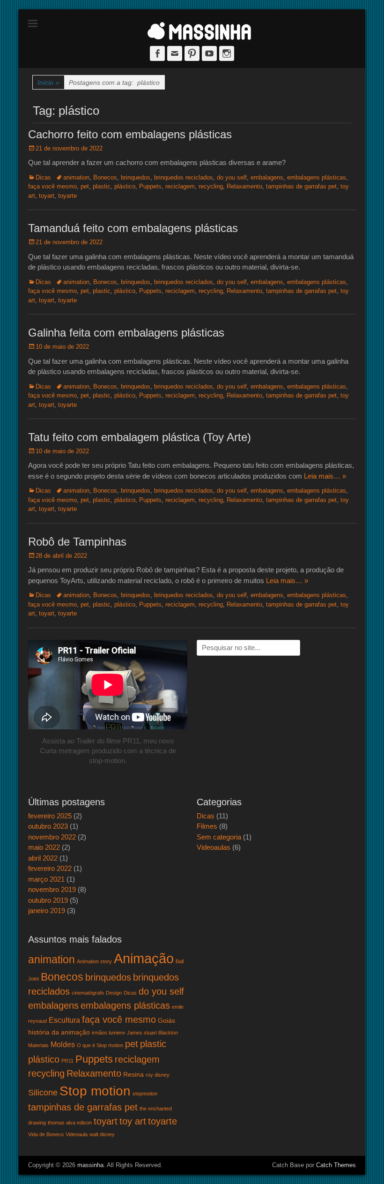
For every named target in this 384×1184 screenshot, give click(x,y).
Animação (144, 958)
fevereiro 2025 (50, 816)
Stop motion (95, 1090)
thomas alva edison (70, 1122)
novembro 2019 (52, 889)
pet (85, 186)
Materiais (38, 1045)
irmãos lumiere (108, 1032)
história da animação (59, 1032)
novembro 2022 (52, 837)
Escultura (64, 1020)
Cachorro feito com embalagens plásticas (130, 134)
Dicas (43, 177)
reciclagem (180, 186)
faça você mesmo (52, 186)
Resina (133, 1074)
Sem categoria (219, 837)
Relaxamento (244, 186)
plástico (124, 186)
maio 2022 (44, 847)
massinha (90, 1165)
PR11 (67, 1061)
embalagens (267, 177)
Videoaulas (213, 847)
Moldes (63, 1044)
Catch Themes (336, 1165)
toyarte (67, 195)
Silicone (43, 1092)
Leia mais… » (325, 476)
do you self (232, 177)
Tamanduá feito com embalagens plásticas (133, 228)
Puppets (150, 186)
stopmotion (145, 1093)
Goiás (166, 1020)
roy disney (158, 1075)
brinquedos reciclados (183, 177)
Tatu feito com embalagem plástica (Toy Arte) (139, 437)
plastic (102, 186)
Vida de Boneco (46, 1134)
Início (48, 82)
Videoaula (77, 1134)
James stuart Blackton (152, 1032)
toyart (46, 195)
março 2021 (46, 879)
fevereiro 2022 (50, 868)
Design (114, 993)
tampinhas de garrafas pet (301, 186)
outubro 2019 (48, 900)
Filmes (207, 826)
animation (76, 177)
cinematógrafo (88, 993)
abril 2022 (43, 858)
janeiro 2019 (46, 910)
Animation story (94, 961)
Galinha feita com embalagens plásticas (126, 332)
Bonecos (105, 177)
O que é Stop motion (100, 1045)
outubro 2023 (48, 826)
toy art (132, 1121)
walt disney (102, 1134)
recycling (211, 186)
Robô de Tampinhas (77, 541)
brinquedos (135, 177)
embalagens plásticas (316, 177)
